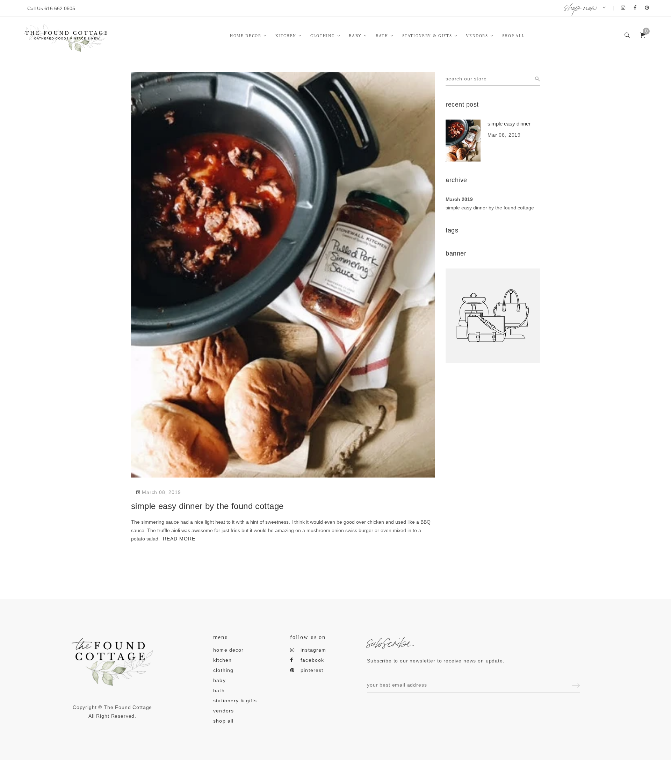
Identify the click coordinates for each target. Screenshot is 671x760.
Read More (179, 539)
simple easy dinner (509, 124)
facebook (312, 660)
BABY (355, 36)
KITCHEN (286, 36)
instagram (313, 649)
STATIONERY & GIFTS (427, 36)
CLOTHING (322, 36)
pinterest (312, 670)
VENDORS (477, 36)
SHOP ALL (513, 36)
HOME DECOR (245, 36)
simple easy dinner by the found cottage (490, 207)
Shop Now (580, 6)
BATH (382, 36)
